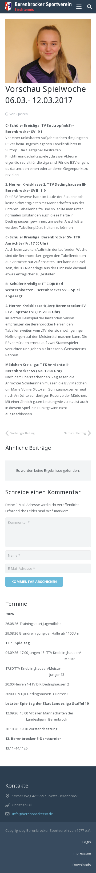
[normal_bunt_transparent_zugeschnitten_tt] (38, 6)
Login (86, 842)
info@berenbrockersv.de (32, 813)
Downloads (82, 864)
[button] (79, 6)
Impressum (82, 853)
